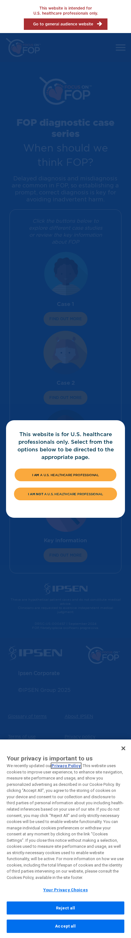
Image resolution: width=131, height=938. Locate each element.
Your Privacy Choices (65, 889)
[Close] (123, 748)
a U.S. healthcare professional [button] (65, 475)
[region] (65, 838)
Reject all (65, 908)
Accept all (65, 926)
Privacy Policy (66, 765)
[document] (65, 469)
